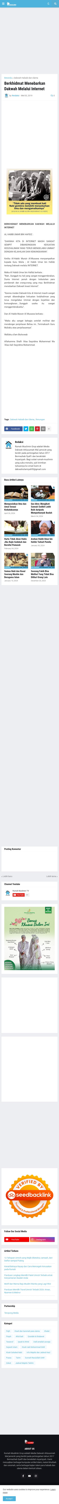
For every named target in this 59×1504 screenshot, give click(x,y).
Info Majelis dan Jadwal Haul (38, 1352)
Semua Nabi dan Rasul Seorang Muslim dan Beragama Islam (14, 574)
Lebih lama (51, 876)
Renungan (40, 419)
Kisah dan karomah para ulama (27, 1331)
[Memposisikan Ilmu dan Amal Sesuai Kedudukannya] (16, 493)
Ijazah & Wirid (23, 1342)
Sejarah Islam (11, 1347)
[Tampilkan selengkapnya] (48, 428)
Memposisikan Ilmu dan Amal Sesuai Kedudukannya (15, 506)
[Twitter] (25, 428)
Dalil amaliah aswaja (42, 1342)
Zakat (8, 1363)
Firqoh (8, 1336)
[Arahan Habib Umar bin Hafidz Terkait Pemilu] (43, 528)
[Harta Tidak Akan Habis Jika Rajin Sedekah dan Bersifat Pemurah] (16, 528)
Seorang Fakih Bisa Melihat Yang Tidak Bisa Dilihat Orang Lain (42, 574)
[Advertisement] (29, 40)
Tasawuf (9, 1342)
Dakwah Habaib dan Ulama (26, 78)
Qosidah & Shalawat (36, 1336)
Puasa (8, 1358)
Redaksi (19, 441)
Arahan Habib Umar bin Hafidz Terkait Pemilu (42, 540)
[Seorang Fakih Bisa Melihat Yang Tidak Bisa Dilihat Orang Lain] (43, 561)
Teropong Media (11, 1313)
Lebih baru (7, 876)
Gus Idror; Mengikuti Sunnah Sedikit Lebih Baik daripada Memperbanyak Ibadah (41, 508)
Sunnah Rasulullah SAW (35, 1358)
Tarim (18, 1358)
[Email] (43, 428)
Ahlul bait (19, 1336)
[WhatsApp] (31, 428)
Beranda (8, 78)
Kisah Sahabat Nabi (14, 1352)
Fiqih (8, 1331)
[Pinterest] (37, 428)
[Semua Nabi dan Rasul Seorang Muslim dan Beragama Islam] (16, 561)
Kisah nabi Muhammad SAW (33, 1347)
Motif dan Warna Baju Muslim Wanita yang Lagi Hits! (27, 1284)
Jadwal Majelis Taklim (24, 1363)
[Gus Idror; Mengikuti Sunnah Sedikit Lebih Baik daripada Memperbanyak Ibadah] (43, 493)
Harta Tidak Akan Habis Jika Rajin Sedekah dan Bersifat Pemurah (15, 542)
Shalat (46, 1331)
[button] (3, 3)
